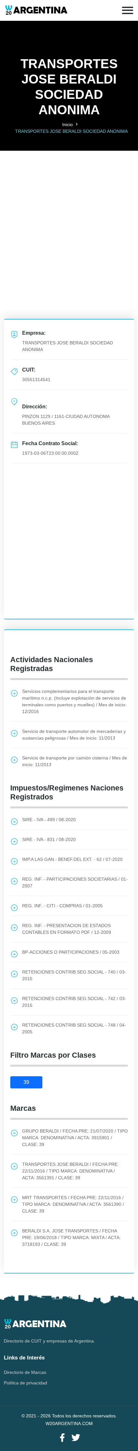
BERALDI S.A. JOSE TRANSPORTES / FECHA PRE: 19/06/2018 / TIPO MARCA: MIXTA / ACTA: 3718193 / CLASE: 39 (71, 1237)
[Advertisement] (69, 219)
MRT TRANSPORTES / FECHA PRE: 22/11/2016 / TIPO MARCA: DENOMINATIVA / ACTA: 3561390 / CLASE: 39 (73, 1204)
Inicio (67, 124)
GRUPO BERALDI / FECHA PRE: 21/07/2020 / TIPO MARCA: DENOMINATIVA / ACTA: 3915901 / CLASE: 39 (75, 1137)
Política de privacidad (25, 1382)
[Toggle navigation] (127, 10)
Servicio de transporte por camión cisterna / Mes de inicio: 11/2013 (74, 761)
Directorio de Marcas (25, 1372)
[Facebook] (62, 1438)
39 (26, 1082)
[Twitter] (76, 1438)
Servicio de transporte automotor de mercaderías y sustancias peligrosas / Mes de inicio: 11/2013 (74, 735)
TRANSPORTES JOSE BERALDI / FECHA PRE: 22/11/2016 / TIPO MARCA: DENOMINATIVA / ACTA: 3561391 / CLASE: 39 (70, 1171)
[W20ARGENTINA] (36, 10)
